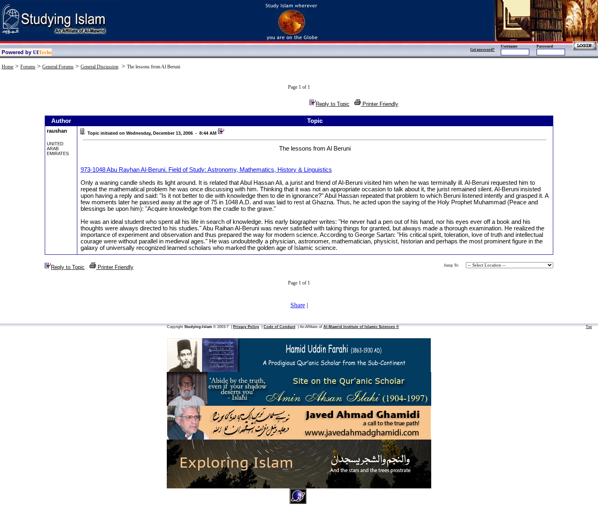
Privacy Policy (246, 327)
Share (297, 305)
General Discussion (99, 67)
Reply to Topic (332, 104)
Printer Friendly (379, 104)
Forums (27, 67)
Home (7, 67)
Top (589, 327)
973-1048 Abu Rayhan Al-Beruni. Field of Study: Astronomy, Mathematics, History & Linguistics (206, 169)
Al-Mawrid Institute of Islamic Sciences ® (361, 327)
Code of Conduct (279, 327)
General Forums (58, 67)
